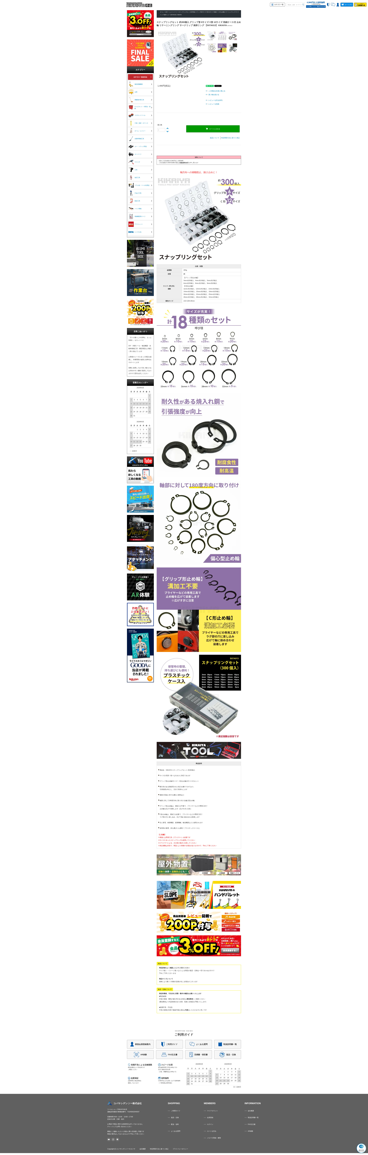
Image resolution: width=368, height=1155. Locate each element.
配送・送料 (175, 1124)
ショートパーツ (173, 12)
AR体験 (250, 1131)
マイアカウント (212, 1111)
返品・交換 (175, 1117)
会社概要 (251, 1111)
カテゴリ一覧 (278, 4)
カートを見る (211, 1131)
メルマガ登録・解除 (214, 1138)
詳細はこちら (140, 1044)
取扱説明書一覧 (253, 1117)
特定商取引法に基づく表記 (230, 138)
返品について (214, 138)
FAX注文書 (251, 1124)
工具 (166, 12)
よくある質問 (175, 1131)
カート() (348, 4)
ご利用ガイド (175, 1111)
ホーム (161, 12)
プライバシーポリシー (180, 1149)
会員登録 (210, 1117)
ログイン (210, 1124)
